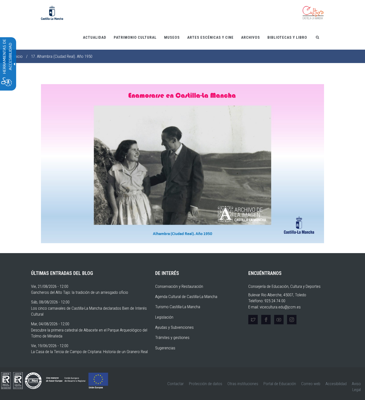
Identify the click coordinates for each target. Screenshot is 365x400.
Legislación (164, 317)
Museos (172, 37)
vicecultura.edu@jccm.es (280, 306)
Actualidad (94, 37)
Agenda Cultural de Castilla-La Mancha (186, 296)
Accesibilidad (336, 383)
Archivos (250, 37)
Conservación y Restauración (179, 286)
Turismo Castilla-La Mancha (177, 306)
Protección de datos (205, 383)
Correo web (310, 383)
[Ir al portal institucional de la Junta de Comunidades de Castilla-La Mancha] (52, 12)
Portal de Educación (279, 383)
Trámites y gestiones (172, 337)
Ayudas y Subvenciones (174, 327)
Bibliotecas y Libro (287, 37)
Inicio (18, 56)
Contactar (175, 383)
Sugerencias (165, 347)
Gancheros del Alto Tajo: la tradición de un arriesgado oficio (79, 292)
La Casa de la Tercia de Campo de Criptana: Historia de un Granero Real (89, 351)
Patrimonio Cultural (135, 37)
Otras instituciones (242, 383)
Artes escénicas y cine (210, 37)
